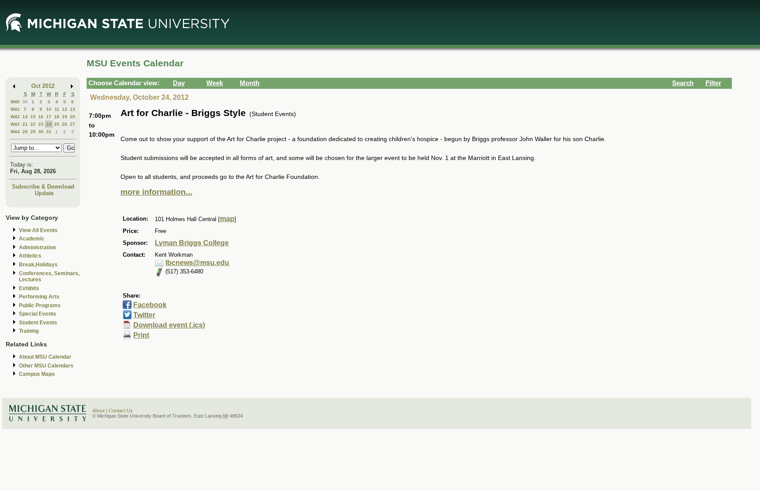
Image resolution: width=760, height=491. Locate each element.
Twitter (144, 315)
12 (64, 109)
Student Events (38, 323)
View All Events (38, 230)
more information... (156, 192)
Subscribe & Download (43, 186)
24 (48, 124)
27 (72, 124)
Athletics (30, 256)
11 (57, 109)
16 (41, 116)
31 (48, 131)
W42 (15, 116)
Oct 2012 (43, 86)
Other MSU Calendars (46, 366)
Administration (37, 247)
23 (41, 124)
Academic (31, 239)
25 (56, 124)
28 (25, 131)
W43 (15, 124)
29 (33, 131)
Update (44, 193)
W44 (15, 131)
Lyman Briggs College (192, 243)
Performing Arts (39, 297)
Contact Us (121, 410)
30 (25, 101)
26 (64, 124)
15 (33, 116)
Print (141, 335)
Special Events (37, 314)
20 (72, 116)
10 (48, 109)
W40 (15, 101)
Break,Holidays (38, 265)
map (227, 218)
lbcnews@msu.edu (197, 262)
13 (72, 109)
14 (25, 116)
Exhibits (29, 288)
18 (56, 116)
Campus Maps (37, 374)
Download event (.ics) (169, 325)
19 (64, 116)
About (98, 410)
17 (48, 116)
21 (25, 124)
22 (33, 124)
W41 (15, 109)
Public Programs (40, 305)
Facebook (150, 305)
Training (29, 331)
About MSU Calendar (45, 357)
